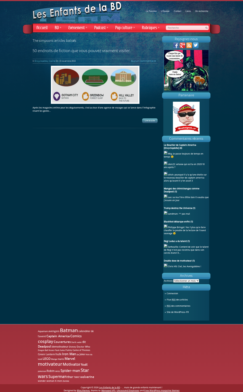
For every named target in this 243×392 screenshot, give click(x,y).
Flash (57, 350)
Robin (51, 371)
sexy (57, 371)
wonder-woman (46, 380)
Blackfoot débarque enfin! (177, 221)
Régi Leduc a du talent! (175, 241)
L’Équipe (165, 11)
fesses (51, 350)
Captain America (58, 336)
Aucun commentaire (143, 61)
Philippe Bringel (176, 227)
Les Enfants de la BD (109, 387)
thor (70, 377)
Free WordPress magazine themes (161, 390)
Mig (170, 153)
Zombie (66, 381)
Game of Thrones (81, 350)
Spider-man (70, 370)
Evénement (77, 27)
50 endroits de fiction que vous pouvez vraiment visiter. (81, 51)
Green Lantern (46, 354)
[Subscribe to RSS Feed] (189, 47)
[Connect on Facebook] (176, 47)
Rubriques (150, 27)
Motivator (71, 364)
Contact (177, 11)
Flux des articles (177, 299)
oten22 (171, 164)
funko (62, 350)
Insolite (52, 61)
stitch (170, 174)
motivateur (50, 364)
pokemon (42, 371)
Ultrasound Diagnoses (128, 390)
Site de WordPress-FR (178, 312)
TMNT (77, 377)
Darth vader (76, 342)
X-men (58, 381)
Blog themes (83, 390)
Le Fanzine (151, 11)
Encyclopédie (41, 61)
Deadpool (44, 346)
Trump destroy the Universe (178, 208)
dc (84, 342)
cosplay (45, 341)
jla (78, 354)
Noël (84, 364)
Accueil (42, 27)
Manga (54, 359)
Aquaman (43, 331)
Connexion (172, 293)
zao (169, 197)
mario (61, 359)
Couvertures (62, 342)
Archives (168, 280)
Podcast (101, 27)
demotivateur (60, 346)
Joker (82, 354)
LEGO (47, 359)
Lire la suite (150, 121)
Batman (69, 330)
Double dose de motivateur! (178, 260)
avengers (53, 331)
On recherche (201, 11)
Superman (57, 376)
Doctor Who (83, 346)
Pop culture (125, 27)
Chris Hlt (172, 266)
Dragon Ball (43, 350)
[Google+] (182, 47)
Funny (68, 350)
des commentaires (178, 305)
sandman (173, 213)
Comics (76, 336)
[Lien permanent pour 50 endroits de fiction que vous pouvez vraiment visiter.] (95, 85)
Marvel (70, 358)
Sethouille (173, 246)
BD (58, 27)
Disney (72, 346)
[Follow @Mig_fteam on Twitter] (196, 47)
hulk (59, 354)
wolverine (87, 377)
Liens (188, 11)
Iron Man (69, 354)
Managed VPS (108, 390)
